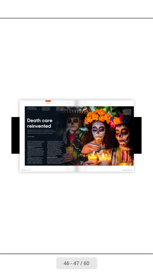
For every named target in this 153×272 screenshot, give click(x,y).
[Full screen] (142, 9)
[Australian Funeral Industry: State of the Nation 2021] (34, 147)
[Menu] (11, 9)
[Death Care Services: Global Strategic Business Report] (54, 155)
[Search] (29, 9)
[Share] (124, 9)
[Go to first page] (29, 263)
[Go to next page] (106, 263)
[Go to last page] (124, 263)
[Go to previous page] (47, 263)
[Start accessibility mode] (47, 9)
